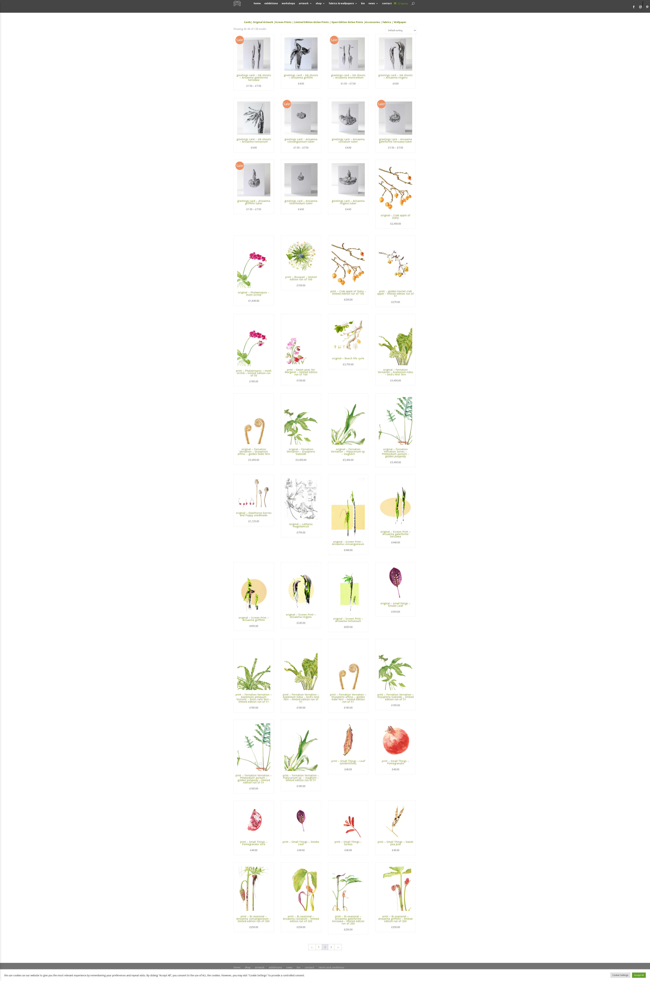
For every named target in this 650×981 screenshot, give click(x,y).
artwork (259, 967)
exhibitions (275, 967)
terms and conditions (331, 967)
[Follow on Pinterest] (647, 7)
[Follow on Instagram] (640, 7)
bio (298, 967)
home (237, 967)
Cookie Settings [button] (620, 975)
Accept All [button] (639, 975)
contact (309, 967)
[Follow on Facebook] (633, 7)
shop (248, 967)
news (289, 967)
